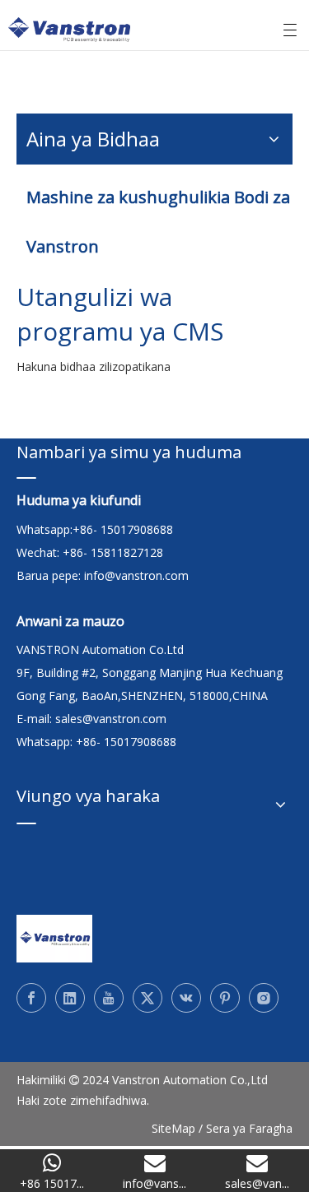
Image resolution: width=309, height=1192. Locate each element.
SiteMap (173, 1128)
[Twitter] (147, 998)
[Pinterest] (225, 998)
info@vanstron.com (136, 575)
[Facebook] (31, 998)
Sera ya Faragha (249, 1128)
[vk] (186, 998)
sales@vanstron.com (112, 718)
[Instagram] (264, 998)
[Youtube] (109, 998)
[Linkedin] (70, 998)
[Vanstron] (54, 938)
